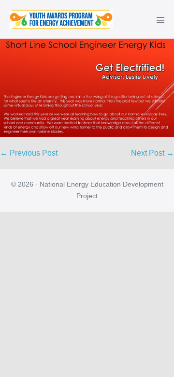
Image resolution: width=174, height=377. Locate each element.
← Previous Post (29, 153)
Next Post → (152, 153)
